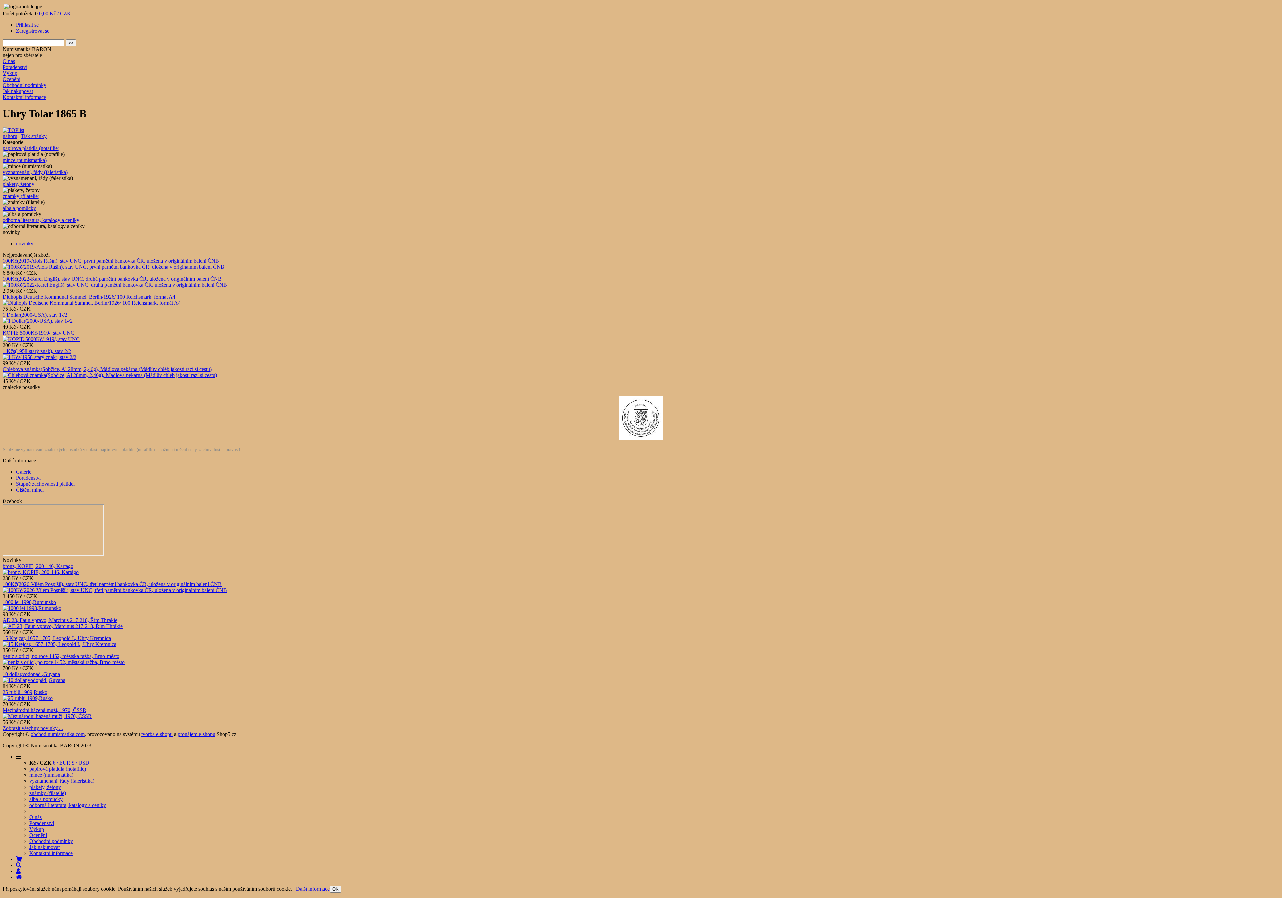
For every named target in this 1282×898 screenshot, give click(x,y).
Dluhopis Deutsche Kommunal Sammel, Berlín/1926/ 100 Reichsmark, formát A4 (89, 297)
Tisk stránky (34, 136)
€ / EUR (61, 763)
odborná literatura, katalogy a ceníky (41, 220)
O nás (9, 61)
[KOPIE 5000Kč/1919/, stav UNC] (41, 339)
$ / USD (80, 763)
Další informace (313, 889)
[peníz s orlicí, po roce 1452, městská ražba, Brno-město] (64, 662)
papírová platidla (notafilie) (31, 148)
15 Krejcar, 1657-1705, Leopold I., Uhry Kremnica (57, 638)
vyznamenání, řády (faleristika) (35, 172)
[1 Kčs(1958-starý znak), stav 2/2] (39, 357)
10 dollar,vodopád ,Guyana (31, 674)
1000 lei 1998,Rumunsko (29, 602)
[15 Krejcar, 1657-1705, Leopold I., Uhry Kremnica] (59, 644)
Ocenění (11, 79)
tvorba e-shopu (157, 734)
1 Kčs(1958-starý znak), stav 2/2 (37, 351)
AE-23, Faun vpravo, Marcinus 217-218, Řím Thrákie (60, 620)
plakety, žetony (18, 184)
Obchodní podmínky (24, 85)
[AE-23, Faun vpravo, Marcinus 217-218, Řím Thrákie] (63, 626)
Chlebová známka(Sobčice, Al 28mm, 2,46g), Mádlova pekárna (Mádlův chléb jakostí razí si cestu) (107, 369)
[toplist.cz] (13, 130)
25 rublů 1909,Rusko (25, 692)
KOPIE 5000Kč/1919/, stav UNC (38, 333)
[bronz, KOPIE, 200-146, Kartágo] (41, 572)
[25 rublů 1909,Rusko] (28, 698)
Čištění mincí (30, 490)
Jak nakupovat (18, 91)
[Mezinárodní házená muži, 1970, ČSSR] (47, 716)
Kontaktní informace (24, 97)
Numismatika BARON (27, 49)
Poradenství (15, 67)
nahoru (10, 136)
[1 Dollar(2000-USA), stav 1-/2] (38, 321)
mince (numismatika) (25, 160)
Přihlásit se (27, 25)
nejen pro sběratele (22, 55)
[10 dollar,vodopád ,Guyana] (34, 680)
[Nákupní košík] (19, 859)
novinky (24, 243)
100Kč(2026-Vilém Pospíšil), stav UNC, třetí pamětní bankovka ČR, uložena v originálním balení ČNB (112, 584)
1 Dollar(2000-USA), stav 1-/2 (35, 315)
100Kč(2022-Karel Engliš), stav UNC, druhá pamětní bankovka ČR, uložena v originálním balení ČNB (112, 279)
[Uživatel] (18, 871)
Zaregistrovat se (32, 31)
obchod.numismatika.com (58, 734)
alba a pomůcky (19, 208)
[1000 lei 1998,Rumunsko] (32, 608)
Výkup (10, 73)
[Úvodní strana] (19, 877)
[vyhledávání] (18, 865)
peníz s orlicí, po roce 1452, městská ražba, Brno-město (61, 656)
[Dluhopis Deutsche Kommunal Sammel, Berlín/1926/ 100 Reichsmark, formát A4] (92, 303)
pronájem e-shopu (196, 734)
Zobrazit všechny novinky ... (33, 728)
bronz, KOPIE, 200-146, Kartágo (38, 566)
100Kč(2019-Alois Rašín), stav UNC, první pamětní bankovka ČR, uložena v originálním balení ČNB (111, 261)
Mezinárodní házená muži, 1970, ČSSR (44, 710)
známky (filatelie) (21, 196)
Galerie (23, 472)
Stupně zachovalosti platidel (45, 484)
